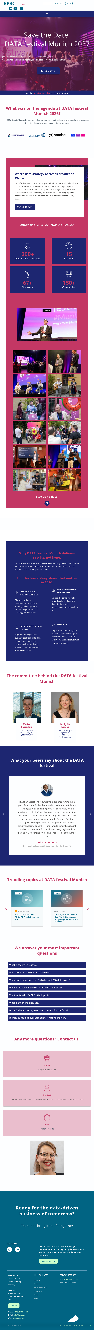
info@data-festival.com (47, 1070)
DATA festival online (41, 93)
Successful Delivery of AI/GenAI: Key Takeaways (65, 915)
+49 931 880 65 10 (21, 1312)
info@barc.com (19, 1315)
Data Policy (68, 1325)
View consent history (68, 1282)
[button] (21, 8)
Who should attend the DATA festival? (29, 972)
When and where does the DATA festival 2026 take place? (39, 980)
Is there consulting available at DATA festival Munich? (37, 1017)
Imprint (61, 1325)
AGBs (75, 1325)
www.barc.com (18, 1318)
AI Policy (81, 1325)
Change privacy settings (69, 1279)
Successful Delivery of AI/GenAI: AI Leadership (25, 915)
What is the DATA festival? (23, 964)
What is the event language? (24, 1002)
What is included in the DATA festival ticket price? (35, 987)
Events (24, 4)
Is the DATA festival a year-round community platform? (38, 1010)
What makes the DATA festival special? (30, 995)
